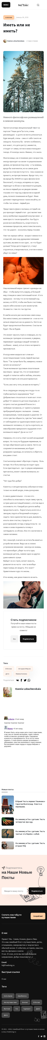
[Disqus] (23, 742)
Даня (38, 1009)
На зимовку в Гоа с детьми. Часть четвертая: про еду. (30, 820)
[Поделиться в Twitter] (25, 680)
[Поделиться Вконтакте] (17, 680)
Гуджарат (27, 1009)
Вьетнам (7, 1009)
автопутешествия (10, 1002)
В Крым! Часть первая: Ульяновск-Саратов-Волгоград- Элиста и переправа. (30, 804)
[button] (6, 4)
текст (35, 127)
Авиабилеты (22, 996)
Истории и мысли (24, 669)
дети (7, 674)
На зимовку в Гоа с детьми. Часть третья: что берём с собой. (30, 832)
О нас (4, 979)
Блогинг (25, 1002)
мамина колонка (21, 674)
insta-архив (8, 996)
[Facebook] (38, 1036)
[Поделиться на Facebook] (21, 680)
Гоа (17, 1009)
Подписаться (28, 639)
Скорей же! (38, 916)
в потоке (9, 17)
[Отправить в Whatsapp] (29, 680)
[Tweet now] (41, 1036)
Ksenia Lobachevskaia (28, 689)
